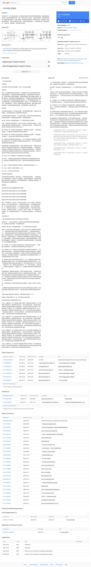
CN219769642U (7, 427)
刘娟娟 (75, 27)
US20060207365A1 (8, 420)
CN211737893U (7, 469)
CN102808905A (7, 363)
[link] (26, 49)
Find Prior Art (74, 21)
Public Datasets (44, 564)
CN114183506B (7, 448)
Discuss (81, 63)
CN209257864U (7, 444)
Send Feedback (33, 564)
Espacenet (67, 63)
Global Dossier (75, 63)
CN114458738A (7, 373)
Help (66, 564)
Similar (83, 21)
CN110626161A (7, 434)
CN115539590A (7, 493)
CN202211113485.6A (8, 520)
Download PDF (64, 21)
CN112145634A (7, 489)
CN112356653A (7, 441)
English (68, 25)
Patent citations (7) (65, 59)
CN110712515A (7, 472)
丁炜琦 (64, 27)
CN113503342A (7, 370)
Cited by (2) (73, 59)
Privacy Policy (59, 564)
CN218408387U (7, 380)
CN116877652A (7, 402)
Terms (51, 564)
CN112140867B (7, 465)
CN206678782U (7, 455)
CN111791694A (7, 437)
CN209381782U (7, 479)
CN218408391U (7, 482)
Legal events (80, 59)
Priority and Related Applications (72, 60)
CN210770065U (7, 500)
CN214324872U (7, 486)
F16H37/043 (8, 48)
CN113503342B (7, 496)
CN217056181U (7, 376)
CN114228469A (7, 462)
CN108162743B (7, 451)
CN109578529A (7, 366)
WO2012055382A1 (8, 359)
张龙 (67, 27)
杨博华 (71, 27)
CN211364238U (7, 424)
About (25, 564)
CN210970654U (7, 431)
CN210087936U (7, 475)
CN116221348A (7, 398)
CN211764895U (7, 503)
